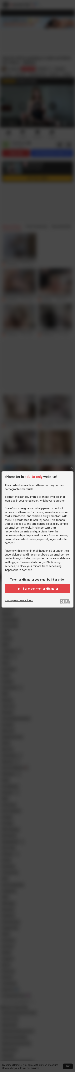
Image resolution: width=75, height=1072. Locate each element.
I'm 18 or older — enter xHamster (37, 588)
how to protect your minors (19, 600)
